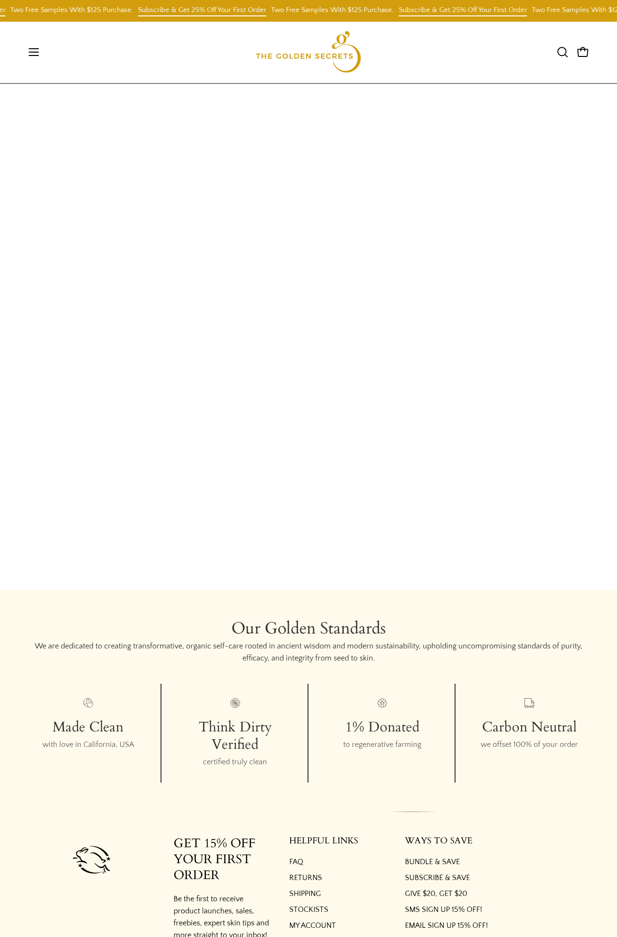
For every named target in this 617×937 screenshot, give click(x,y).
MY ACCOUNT (312, 925)
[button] (562, 52)
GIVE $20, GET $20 (436, 893)
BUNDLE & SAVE (432, 861)
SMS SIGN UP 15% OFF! (443, 909)
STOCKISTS (308, 909)
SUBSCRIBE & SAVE (437, 877)
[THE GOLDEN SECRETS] (308, 52)
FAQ (296, 861)
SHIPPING (305, 893)
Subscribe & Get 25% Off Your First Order (195, 10)
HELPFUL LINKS (323, 841)
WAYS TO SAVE (438, 841)
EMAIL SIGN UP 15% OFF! (446, 925)
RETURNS (305, 877)
